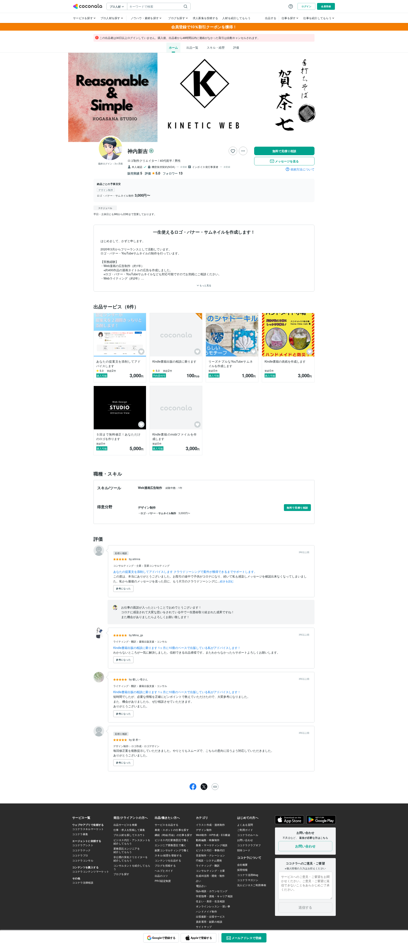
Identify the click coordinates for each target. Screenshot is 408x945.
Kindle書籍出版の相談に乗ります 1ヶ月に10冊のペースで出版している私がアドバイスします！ (177, 648)
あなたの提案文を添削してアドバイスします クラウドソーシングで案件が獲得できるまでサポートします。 (185, 571)
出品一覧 (192, 47)
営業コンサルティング (157, 565)
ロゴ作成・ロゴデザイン (145, 746)
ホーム (173, 47)
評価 (236, 47)
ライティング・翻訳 (125, 641)
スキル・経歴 (216, 47)
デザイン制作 (121, 746)
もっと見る (205, 285)
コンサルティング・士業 (127, 565)
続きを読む (227, 581)
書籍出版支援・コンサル (153, 641)
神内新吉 (138, 151)
